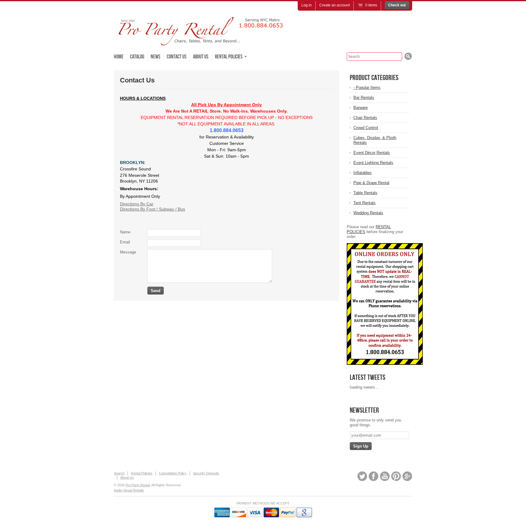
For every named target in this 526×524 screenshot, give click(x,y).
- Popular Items (366, 87)
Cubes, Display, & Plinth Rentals (374, 140)
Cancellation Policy (173, 473)
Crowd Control (365, 127)
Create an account (334, 5)
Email (125, 242)
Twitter (362, 476)
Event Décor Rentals (371, 152)
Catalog (137, 57)
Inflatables (362, 172)
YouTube (385, 476)
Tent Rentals (364, 203)
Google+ (407, 476)
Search (119, 473)
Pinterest (396, 476)
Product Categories (374, 77)
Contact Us (177, 57)
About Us (201, 57)
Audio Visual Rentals (129, 490)
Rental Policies (142, 473)
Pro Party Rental (137, 485)
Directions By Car (136, 203)
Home (119, 57)
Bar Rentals (363, 97)
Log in (306, 5)
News (155, 57)
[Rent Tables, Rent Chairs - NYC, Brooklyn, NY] (205, 42)
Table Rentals (365, 192)
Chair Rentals (365, 117)
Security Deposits (206, 473)
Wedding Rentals (368, 213)
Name (125, 232)
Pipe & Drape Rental (371, 182)
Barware (360, 107)
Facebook (373, 476)
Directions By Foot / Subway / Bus (152, 209)
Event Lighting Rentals (373, 162)
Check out (397, 5)
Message (128, 252)
